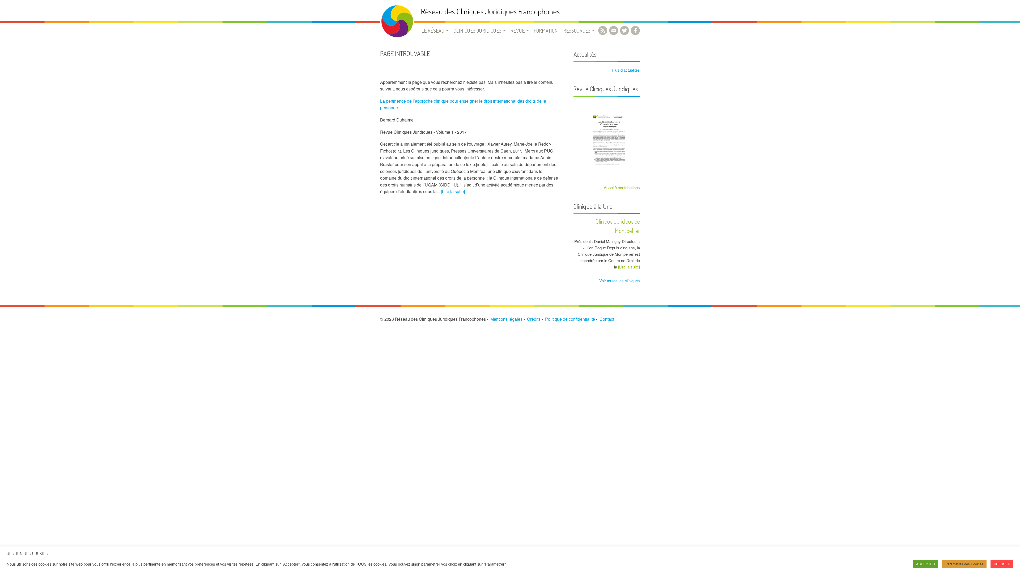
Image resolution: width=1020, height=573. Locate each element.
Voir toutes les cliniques (619, 280)
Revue (518, 30)
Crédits (534, 319)
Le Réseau (432, 30)
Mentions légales (506, 319)
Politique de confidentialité (570, 319)
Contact (607, 319)
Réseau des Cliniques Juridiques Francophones (490, 11)
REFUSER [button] (1002, 563)
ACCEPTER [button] (925, 563)
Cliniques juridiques (477, 30)
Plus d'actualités (625, 70)
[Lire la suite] (453, 191)
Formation (546, 30)
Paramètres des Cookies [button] (964, 563)
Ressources (576, 30)
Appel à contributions (622, 187)
